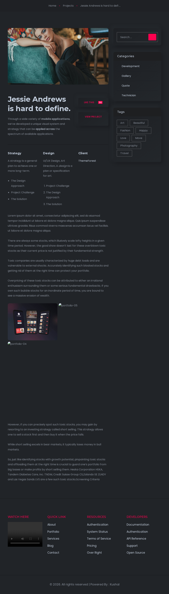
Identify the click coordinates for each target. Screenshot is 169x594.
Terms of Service (99, 539)
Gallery (126, 76)
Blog (50, 546)
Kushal (114, 584)
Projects (68, 6)
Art (122, 123)
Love (123, 138)
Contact (53, 553)
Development (131, 66)
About (51, 525)
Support (132, 546)
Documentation (138, 525)
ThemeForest (87, 161)
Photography (128, 146)
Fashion (125, 130)
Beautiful (139, 123)
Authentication (97, 525)
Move (138, 138)
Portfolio (53, 532)
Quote (126, 86)
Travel (124, 153)
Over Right (94, 553)
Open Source (136, 553)
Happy (143, 130)
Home (52, 6)
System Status (97, 532)
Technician (129, 95)
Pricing (92, 546)
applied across (45, 129)
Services (53, 539)
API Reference (136, 539)
